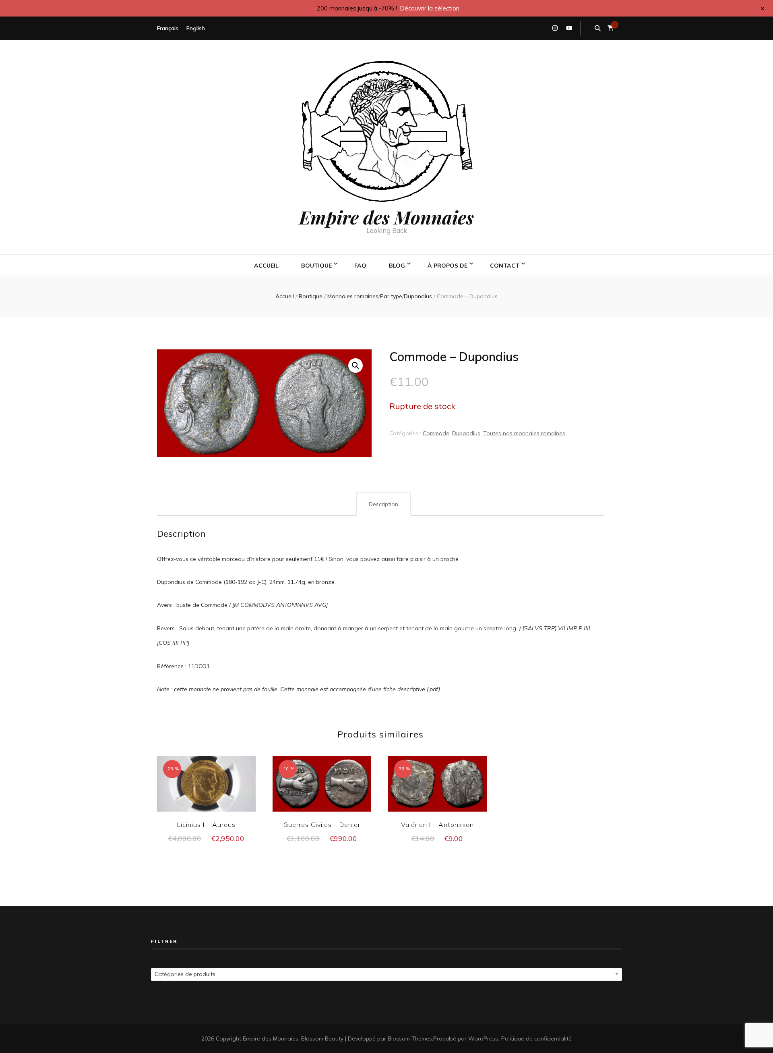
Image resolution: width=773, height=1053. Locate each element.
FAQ (360, 265)
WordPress (483, 1038)
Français (167, 28)
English (195, 28)
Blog (397, 265)
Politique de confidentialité (536, 1038)
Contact (504, 265)
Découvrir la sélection (429, 8)
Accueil (266, 265)
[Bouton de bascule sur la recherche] (598, 28)
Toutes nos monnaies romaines (524, 433)
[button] (355, 365)
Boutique (316, 265)
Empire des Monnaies (386, 217)
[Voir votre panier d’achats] (611, 28)
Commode (436, 433)
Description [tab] (383, 504)
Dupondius (466, 433)
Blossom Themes (410, 1038)
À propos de (447, 265)
